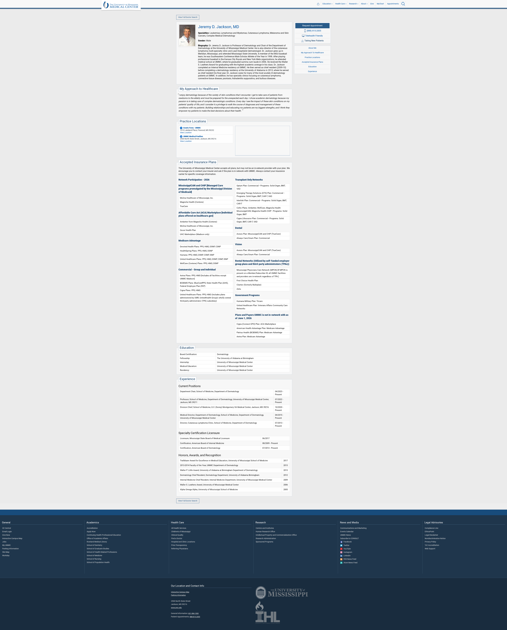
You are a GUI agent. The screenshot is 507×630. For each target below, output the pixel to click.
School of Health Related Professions (102, 552)
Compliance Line (431, 528)
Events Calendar (347, 532)
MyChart (380, 4)
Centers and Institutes (265, 528)
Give (372, 4)
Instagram (347, 552)
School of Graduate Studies (98, 549)
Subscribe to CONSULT (349, 538)
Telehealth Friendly (314, 35)
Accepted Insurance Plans (312, 62)
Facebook (347, 542)
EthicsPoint (429, 532)
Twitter (345, 545)
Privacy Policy (430, 542)
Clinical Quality (177, 535)
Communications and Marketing (353, 528)
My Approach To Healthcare (312, 53)
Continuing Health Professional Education (104, 535)
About (363, 4)
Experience (312, 71)
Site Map (5, 552)
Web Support (430, 549)
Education (327, 4)
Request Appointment (312, 25)
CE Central (6, 528)
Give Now (6, 535)
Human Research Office (265, 532)
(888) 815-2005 (314, 30)
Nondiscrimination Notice (435, 538)
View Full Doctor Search (187, 17)
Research (353, 4)
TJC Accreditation (432, 545)
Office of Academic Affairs (97, 538)
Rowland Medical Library (97, 542)
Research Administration (266, 538)
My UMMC (6, 545)
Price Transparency (179, 545)
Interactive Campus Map (12, 538)
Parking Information (10, 549)
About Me (312, 48)
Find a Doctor (176, 538)
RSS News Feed (349, 559)
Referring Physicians (179, 549)
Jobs (4, 542)
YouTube (346, 549)
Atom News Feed (349, 563)
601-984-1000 (193, 613)
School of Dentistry (94, 545)
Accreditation (92, 528)
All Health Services (178, 528)
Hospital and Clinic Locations (183, 542)
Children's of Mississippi (180, 532)
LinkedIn (346, 556)
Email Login (7, 532)
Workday (6, 556)
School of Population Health (98, 562)
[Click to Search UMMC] (403, 3)
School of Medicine (94, 556)
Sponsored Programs (264, 542)
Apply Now (91, 532)
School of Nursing (94, 559)
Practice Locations (312, 57)
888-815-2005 (195, 617)
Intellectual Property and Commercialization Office (276, 535)
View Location (186, 132)
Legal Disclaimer (431, 535)
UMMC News (345, 535)
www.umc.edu (176, 608)
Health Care (340, 4)
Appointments (393, 4)
